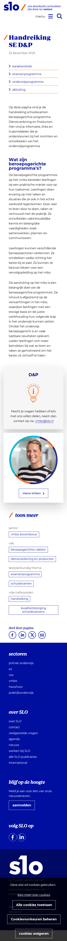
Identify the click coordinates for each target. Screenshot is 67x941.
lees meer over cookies (34, 895)
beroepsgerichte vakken (28, 549)
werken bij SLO (19, 751)
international (18, 762)
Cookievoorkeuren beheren (34, 919)
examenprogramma (26, 74)
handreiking (19, 599)
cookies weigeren (34, 934)
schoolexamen (21, 583)
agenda (14, 739)
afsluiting (19, 89)
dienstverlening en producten (32, 559)
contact (14, 727)
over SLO (15, 721)
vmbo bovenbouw (24, 534)
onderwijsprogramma (27, 82)
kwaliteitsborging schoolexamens (33, 609)
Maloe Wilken (32, 493)
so (10, 669)
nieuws (14, 745)
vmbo (13, 681)
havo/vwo (16, 687)
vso (11, 675)
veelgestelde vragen (23, 733)
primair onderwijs (21, 663)
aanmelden (23, 806)
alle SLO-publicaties (23, 757)
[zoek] (59, 16)
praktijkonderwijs (21, 692)
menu (41, 17)
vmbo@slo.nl (44, 421)
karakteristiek (22, 66)
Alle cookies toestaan (34, 905)
